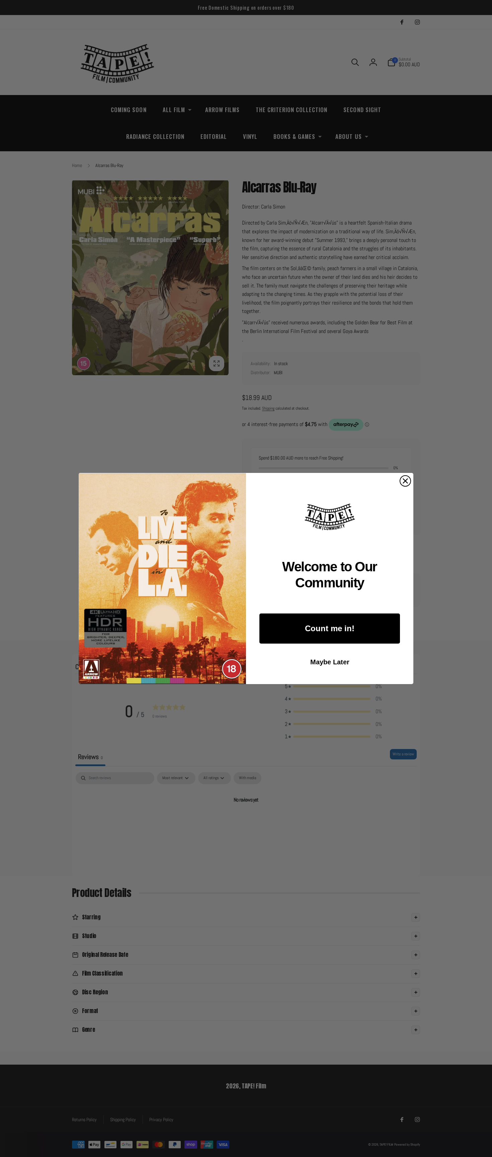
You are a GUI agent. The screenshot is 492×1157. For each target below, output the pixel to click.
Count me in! (329, 628)
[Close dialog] (405, 481)
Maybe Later (329, 662)
